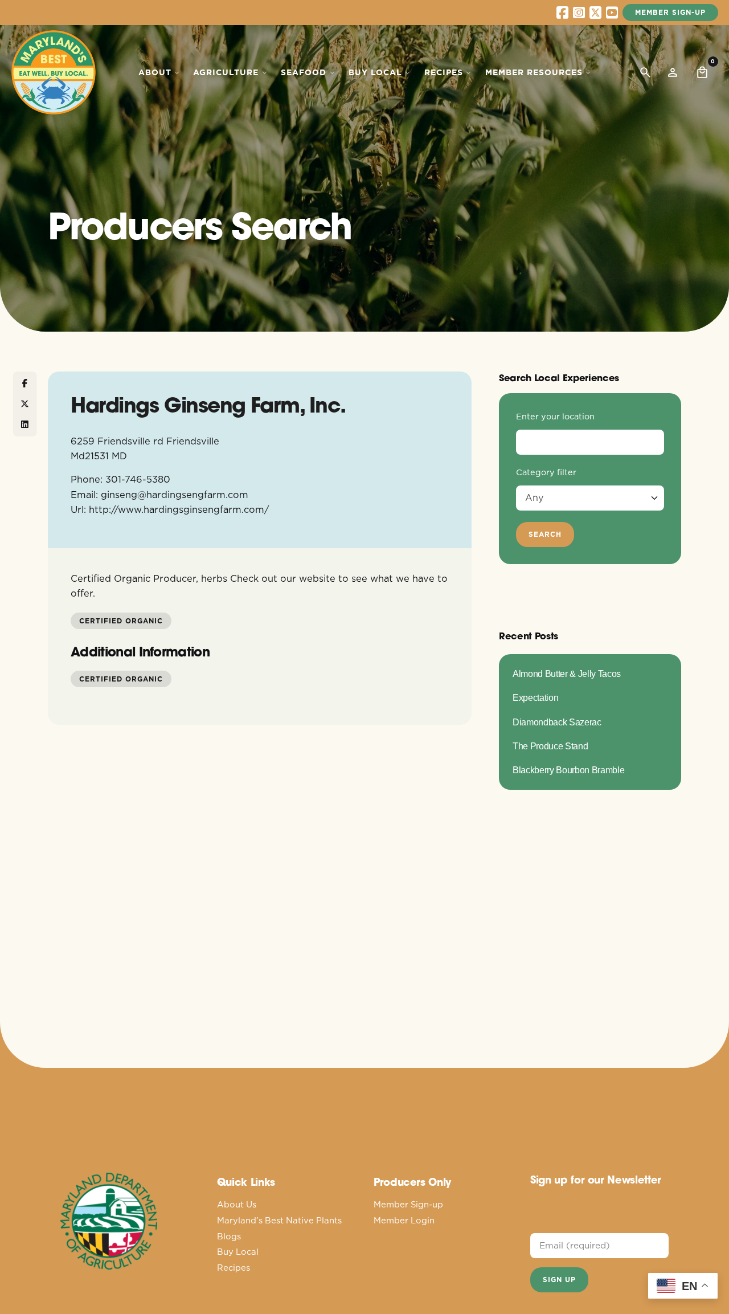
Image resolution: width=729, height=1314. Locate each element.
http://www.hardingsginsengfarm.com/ (179, 509)
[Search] (645, 72)
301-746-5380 (137, 478)
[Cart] (702, 72)
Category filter (546, 472)
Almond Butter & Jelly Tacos (567, 673)
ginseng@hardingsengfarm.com (174, 494)
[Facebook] (25, 383)
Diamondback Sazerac (557, 722)
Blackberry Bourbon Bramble (568, 770)
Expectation (535, 697)
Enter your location (555, 416)
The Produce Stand (550, 746)
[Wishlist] (672, 72)
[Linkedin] (25, 424)
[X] (25, 404)
